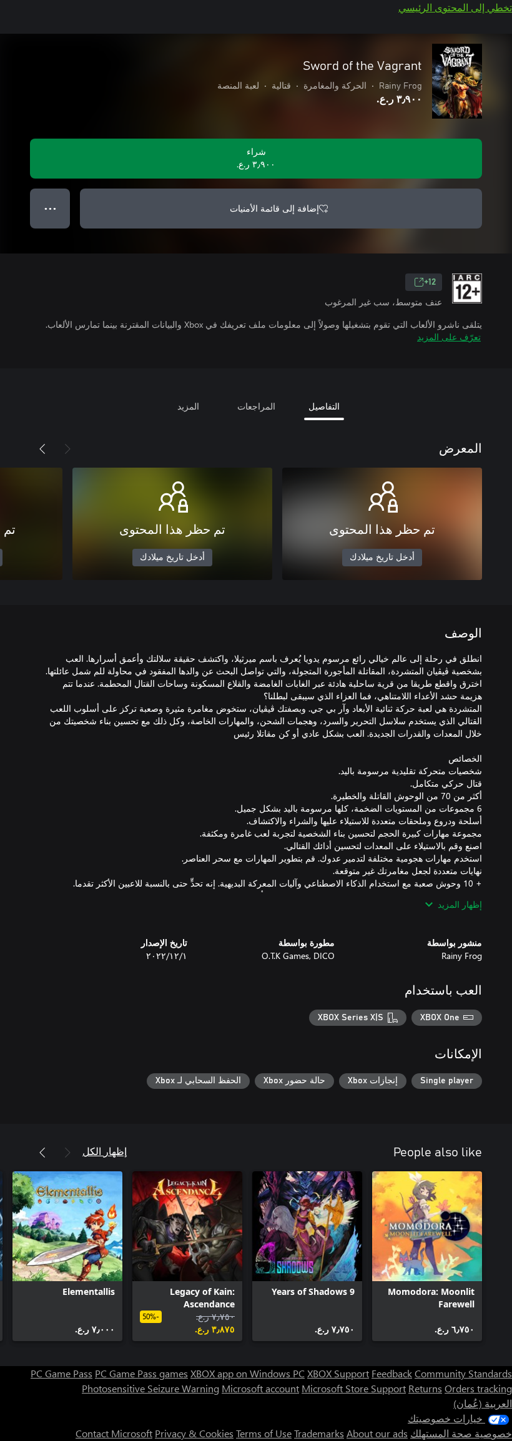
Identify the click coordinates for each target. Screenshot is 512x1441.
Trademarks (319, 1433)
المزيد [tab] (188, 406)
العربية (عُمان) (482, 1403)
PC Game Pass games (141, 1373)
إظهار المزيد (460, 904)
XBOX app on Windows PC (247, 1373)
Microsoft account (260, 1388)
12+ (430, 282)
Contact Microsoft (114, 1433)
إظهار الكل (104, 1151)
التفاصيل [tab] (324, 406)
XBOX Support (338, 1373)
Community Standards (463, 1373)
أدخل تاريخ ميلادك (382, 557)
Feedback (392, 1373)
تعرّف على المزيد (449, 337)
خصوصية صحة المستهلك (461, 1433)
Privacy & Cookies (194, 1433)
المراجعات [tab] (256, 406)
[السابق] (67, 449)
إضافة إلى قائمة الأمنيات (274, 208)
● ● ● (50, 208)
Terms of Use (264, 1433)
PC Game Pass (61, 1373)
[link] (427, 1256)
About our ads (377, 1433)
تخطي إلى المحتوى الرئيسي (455, 7)
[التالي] (42, 449)
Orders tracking (478, 1388)
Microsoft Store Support (354, 1388)
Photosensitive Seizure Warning (150, 1388)
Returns (425, 1388)
